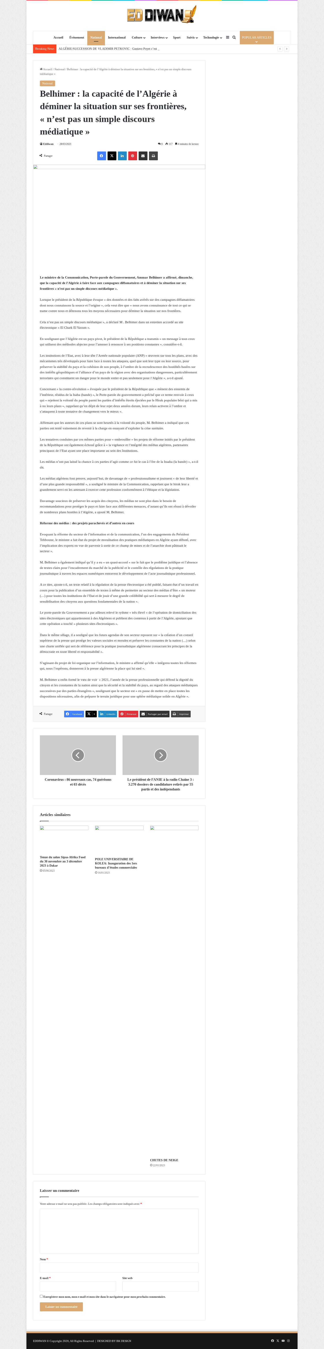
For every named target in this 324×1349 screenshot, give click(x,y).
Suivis (191, 37)
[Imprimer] (153, 155)
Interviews (157, 37)
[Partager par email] (143, 155)
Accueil (58, 37)
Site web (127, 1278)
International (117, 37)
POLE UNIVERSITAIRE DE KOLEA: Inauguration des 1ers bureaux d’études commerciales (116, 863)
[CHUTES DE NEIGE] (174, 991)
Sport (177, 37)
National (96, 37)
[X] (112, 155)
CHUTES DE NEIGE (164, 1160)
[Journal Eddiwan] (162, 16)
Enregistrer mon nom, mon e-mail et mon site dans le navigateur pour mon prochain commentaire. (104, 1296)
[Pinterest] (132, 155)
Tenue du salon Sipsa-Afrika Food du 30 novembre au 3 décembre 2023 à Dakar (63, 861)
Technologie (211, 37)
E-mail (45, 1278)
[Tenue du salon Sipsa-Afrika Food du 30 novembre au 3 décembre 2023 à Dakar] (64, 839)
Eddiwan (48, 144)
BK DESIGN (123, 1341)
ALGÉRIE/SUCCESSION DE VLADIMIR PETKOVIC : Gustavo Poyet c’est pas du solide (116, 48)
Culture (137, 37)
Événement (76, 37)
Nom (44, 1259)
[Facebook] (101, 155)
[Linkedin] (122, 155)
